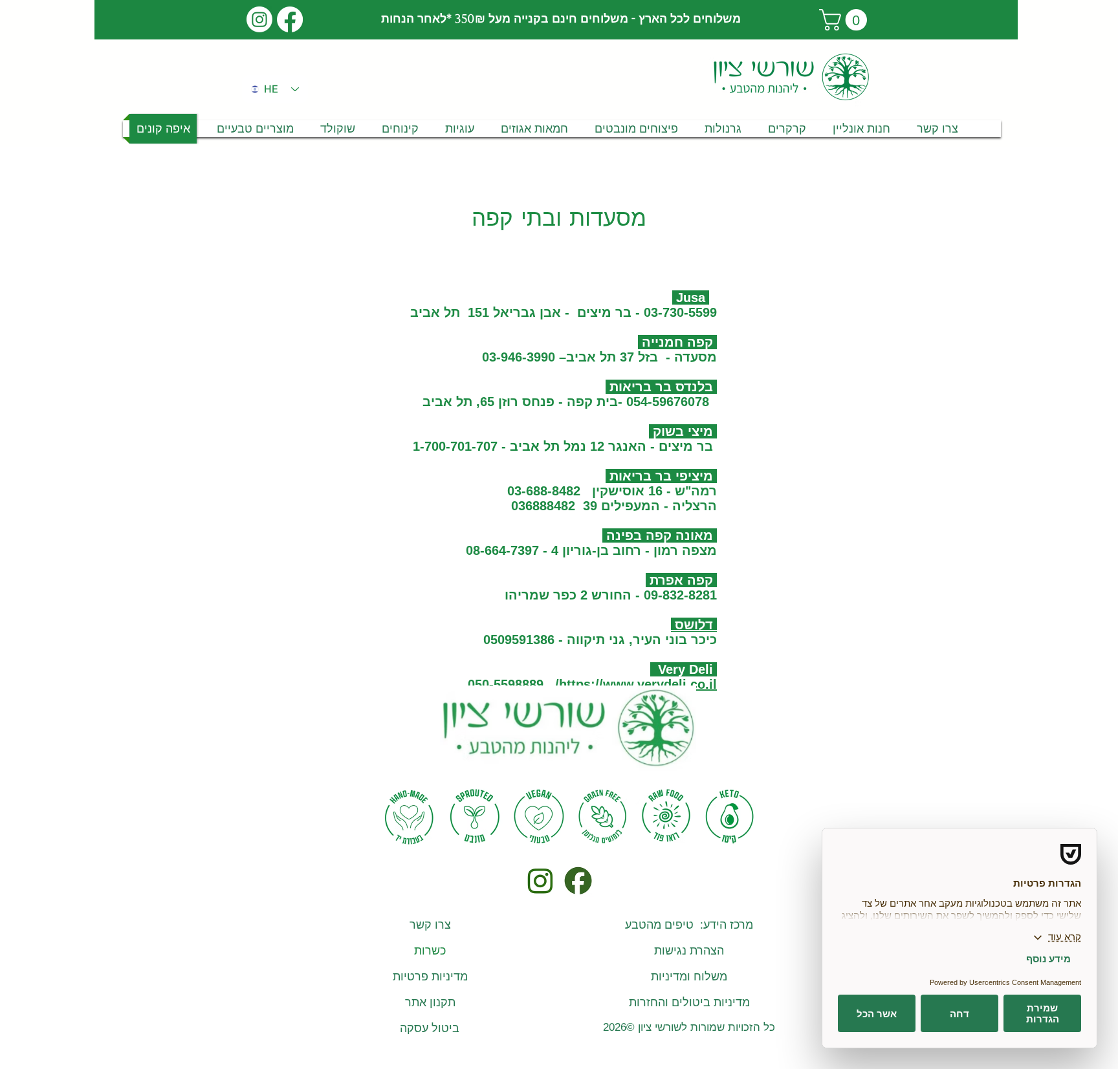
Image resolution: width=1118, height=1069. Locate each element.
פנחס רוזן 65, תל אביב (488, 401)
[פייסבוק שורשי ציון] (577, 880)
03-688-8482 (543, 491)
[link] (845, 19)
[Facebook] (290, 19)
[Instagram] (259, 19)
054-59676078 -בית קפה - (631, 401)
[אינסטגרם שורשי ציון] (539, 880)
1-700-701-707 (455, 446)
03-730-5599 (678, 312)
